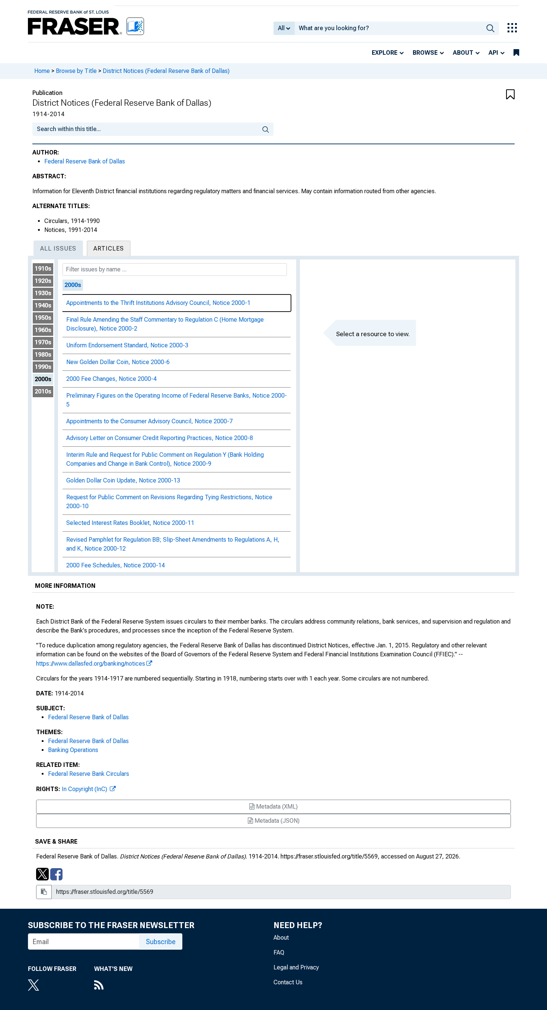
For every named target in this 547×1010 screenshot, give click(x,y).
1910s (43, 268)
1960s (43, 330)
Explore (384, 52)
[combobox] (388, 28)
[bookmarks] (516, 52)
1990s (43, 366)
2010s (43, 391)
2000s (43, 379)
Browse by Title (76, 70)
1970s (43, 342)
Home (42, 70)
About (463, 52)
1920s (43, 280)
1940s (43, 305)
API (493, 52)
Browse (425, 52)
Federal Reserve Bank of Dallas (84, 161)
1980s (43, 354)
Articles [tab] (108, 248)
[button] (474, 95)
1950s (43, 317)
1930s (43, 293)
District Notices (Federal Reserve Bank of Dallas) (166, 70)
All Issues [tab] (58, 248)
